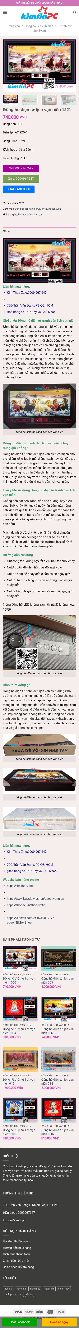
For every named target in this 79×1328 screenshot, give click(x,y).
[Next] (69, 65)
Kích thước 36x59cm (50, 208)
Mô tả (6, 231)
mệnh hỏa (35, 1288)
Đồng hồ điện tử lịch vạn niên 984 (57, 1081)
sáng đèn (38, 214)
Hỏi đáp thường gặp (16, 1241)
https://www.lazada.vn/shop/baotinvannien (35, 898)
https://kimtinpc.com (20, 885)
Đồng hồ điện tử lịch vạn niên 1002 (57, 1132)
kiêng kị (8, 1288)
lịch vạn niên (25, 214)
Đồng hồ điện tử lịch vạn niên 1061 (57, 1031)
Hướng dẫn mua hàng (17, 1248)
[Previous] (9, 65)
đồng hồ (12, 214)
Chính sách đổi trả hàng (18, 1267)
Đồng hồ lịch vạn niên (39, 26)
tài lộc (29, 1294)
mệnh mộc (64, 1288)
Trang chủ (13, 26)
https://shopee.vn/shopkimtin (26, 905)
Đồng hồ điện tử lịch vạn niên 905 (57, 980)
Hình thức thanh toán (16, 1254)
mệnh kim (49, 1288)
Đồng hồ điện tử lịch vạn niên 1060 (19, 980)
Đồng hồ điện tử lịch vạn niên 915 (19, 1081)
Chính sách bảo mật (16, 1261)
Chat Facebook (20, 1322)
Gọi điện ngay (59, 1322)
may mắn (21, 1288)
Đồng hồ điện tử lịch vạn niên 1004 (19, 1031)
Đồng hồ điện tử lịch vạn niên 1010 (19, 1132)
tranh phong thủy (13, 1294)
